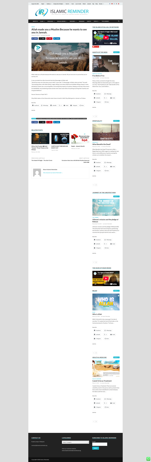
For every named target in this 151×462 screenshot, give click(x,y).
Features (72, 21)
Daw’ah (67, 3)
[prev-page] (93, 116)
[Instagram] (114, 3)
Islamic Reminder (46, 35)
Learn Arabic (78, 3)
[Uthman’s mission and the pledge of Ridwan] (106, 207)
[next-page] (96, 116)
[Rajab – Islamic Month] (80, 139)
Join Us (96, 21)
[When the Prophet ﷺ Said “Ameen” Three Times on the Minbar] (40, 139)
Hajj (93, 3)
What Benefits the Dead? (101, 144)
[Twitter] (116, 3)
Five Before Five (98, 76)
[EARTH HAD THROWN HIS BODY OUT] (60, 139)
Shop (96, 3)
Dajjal (42, 3)
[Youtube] (112, 3)
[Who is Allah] (106, 302)
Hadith (89, 21)
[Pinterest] (119, 3)
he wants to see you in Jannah (78, 118)
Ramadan (81, 21)
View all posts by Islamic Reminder (53, 172)
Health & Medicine (96, 378)
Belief (93, 312)
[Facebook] (110, 3)
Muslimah (50, 21)
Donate (100, 3)
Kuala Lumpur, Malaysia (37, 441)
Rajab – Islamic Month (78, 146)
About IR (35, 21)
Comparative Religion (58, 3)
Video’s (84, 3)
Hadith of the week (97, 73)
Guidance (49, 3)
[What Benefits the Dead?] (106, 132)
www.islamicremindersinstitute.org (71, 450)
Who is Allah (97, 314)
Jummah (89, 3)
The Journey (105, 21)
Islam (41, 21)
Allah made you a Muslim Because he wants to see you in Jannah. (53, 118)
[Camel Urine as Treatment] (106, 368)
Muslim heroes (61, 21)
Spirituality (95, 142)
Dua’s (73, 3)
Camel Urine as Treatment (102, 381)
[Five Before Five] (106, 63)
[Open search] (119, 21)
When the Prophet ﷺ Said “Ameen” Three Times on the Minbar (39, 147)
